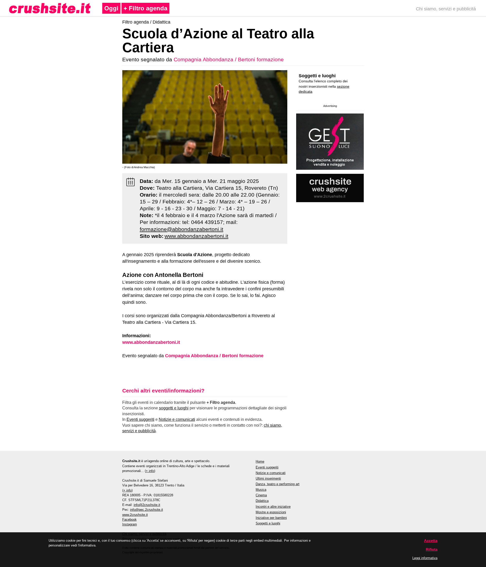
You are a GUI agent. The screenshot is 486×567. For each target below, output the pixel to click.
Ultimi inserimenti (268, 478)
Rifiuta (431, 549)
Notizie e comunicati (177, 419)
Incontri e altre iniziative (273, 506)
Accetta (430, 540)
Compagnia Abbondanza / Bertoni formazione (229, 59)
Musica (261, 490)
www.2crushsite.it (135, 515)
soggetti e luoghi (174, 408)
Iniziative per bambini (271, 518)
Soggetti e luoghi (317, 75)
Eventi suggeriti (140, 419)
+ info (150, 471)
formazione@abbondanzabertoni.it (181, 229)
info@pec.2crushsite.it (146, 510)
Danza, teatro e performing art (277, 484)
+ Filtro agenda (145, 8)
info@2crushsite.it (147, 505)
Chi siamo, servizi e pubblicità (446, 8)
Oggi (111, 8)
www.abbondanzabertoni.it (196, 236)
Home (260, 461)
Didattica (161, 22)
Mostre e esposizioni (271, 512)
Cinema (261, 495)
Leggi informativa (424, 558)
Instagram (129, 524)
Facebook (129, 519)
